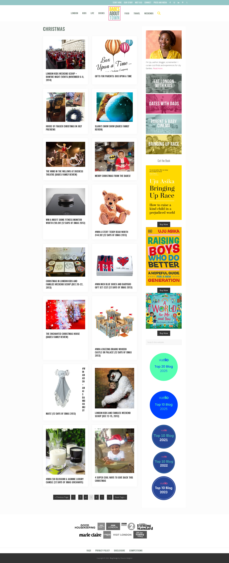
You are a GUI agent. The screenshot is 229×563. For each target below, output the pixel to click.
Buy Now (164, 224)
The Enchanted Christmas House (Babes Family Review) (63, 335)
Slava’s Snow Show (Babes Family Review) (112, 127)
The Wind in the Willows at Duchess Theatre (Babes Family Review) (64, 172)
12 (109, 498)
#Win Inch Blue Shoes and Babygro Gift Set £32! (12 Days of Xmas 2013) (113, 285)
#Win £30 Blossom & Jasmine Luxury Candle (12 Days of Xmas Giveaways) (64, 480)
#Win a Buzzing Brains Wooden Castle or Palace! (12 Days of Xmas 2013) (113, 352)
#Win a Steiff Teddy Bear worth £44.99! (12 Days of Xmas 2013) (111, 233)
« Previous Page (61, 498)
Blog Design (114, 558)
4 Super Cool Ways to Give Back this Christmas (114, 479)
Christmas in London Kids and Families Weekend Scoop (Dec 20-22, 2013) (64, 284)
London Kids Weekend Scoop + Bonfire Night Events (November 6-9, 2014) (65, 77)
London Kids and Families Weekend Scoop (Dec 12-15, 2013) (113, 414)
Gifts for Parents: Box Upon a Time (113, 76)
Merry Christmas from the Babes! (113, 176)
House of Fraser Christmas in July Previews (64, 127)
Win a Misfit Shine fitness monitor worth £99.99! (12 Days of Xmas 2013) (65, 221)
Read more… (158, 68)
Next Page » (120, 498)
